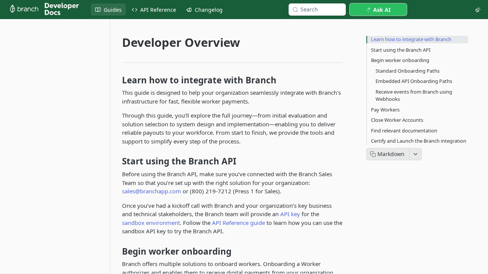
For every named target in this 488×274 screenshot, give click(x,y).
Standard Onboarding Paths (408, 70)
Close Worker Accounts (397, 119)
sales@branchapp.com (151, 191)
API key (290, 214)
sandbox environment (151, 222)
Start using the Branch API (400, 49)
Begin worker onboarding (400, 60)
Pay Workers (385, 109)
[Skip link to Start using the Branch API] (117, 161)
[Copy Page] (387, 154)
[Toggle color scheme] (478, 9)
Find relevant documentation (404, 130)
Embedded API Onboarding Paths (414, 81)
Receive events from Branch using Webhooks (414, 95)
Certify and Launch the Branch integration (418, 140)
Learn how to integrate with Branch (411, 39)
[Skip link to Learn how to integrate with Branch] (117, 80)
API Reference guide (238, 222)
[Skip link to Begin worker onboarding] (117, 251)
